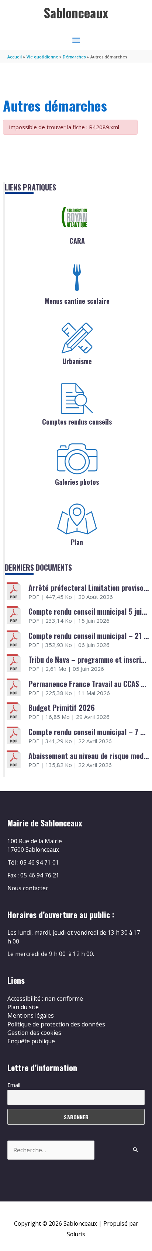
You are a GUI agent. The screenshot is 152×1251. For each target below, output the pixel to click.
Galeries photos (77, 482)
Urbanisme (77, 361)
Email (13, 1084)
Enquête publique (31, 1041)
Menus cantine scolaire (77, 301)
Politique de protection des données (56, 1024)
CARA (77, 241)
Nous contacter (27, 888)
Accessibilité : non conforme (45, 998)
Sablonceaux (76, 12)
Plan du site (23, 1007)
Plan (77, 542)
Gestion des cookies (34, 1033)
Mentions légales (30, 1015)
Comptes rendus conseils (77, 421)
